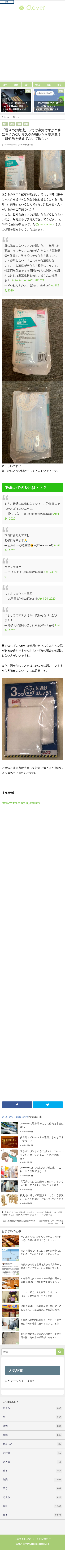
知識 (19, 124)
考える (32, 1497)
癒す (32, 1470)
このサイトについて (25, 1539)
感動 (32, 1435)
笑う (32, 1488)
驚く (32, 1515)
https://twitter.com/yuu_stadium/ (21, 802)
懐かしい (32, 1444)
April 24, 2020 (46, 598)
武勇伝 (32, 1462)
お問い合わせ (44, 1539)
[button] (4, 100)
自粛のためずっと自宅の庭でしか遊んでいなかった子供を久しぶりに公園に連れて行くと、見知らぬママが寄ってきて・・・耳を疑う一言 (32, 1213)
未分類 (32, 1453)
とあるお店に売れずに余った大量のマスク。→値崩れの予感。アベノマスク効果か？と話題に (33, 1222)
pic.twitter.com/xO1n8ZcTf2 (27, 280)
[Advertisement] (32, 48)
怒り (5, 124)
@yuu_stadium (45, 224)
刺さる (32, 1408)
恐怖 (12, 124)
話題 (26, 124)
